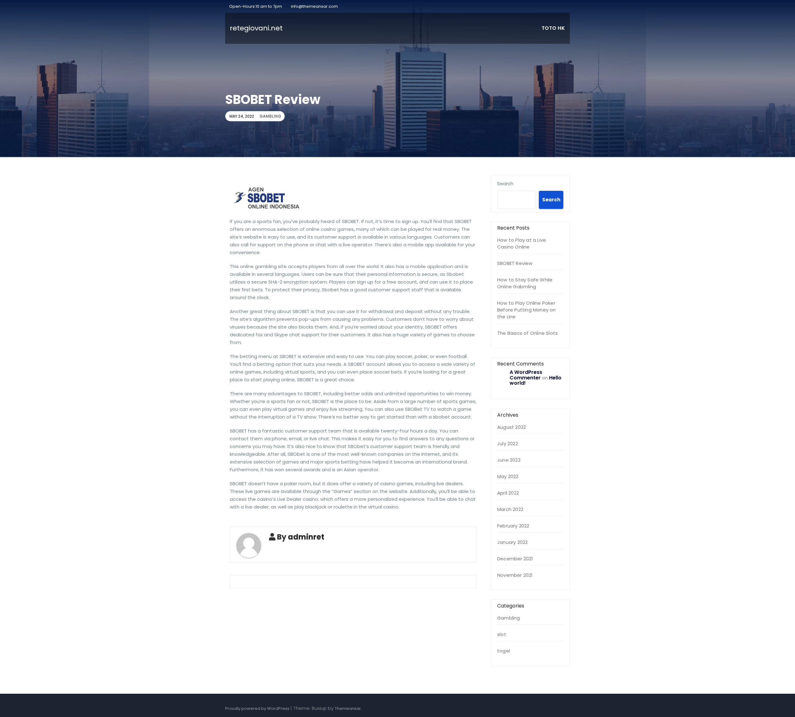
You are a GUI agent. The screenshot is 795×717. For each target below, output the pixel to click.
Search (505, 183)
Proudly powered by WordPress (257, 708)
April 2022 (508, 493)
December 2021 (515, 558)
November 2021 (515, 575)
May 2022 (508, 476)
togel (503, 651)
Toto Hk (553, 28)
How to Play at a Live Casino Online (521, 243)
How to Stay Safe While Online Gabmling (524, 283)
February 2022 (513, 525)
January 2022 (512, 542)
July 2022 (507, 443)
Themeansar (348, 708)
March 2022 (510, 509)
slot (501, 634)
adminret (306, 537)
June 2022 (508, 460)
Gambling (270, 116)
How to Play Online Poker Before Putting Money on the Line (526, 310)
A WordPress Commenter (526, 375)
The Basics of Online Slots (527, 333)
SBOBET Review (515, 263)
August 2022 (511, 427)
